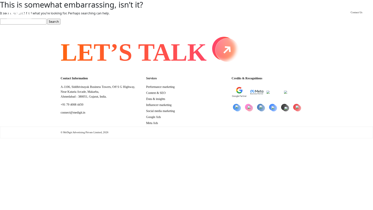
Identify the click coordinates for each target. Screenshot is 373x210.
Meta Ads (152, 123)
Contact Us (356, 12)
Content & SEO (156, 92)
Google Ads (153, 117)
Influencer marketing (159, 105)
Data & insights (155, 99)
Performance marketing (160, 86)
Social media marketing (160, 111)
